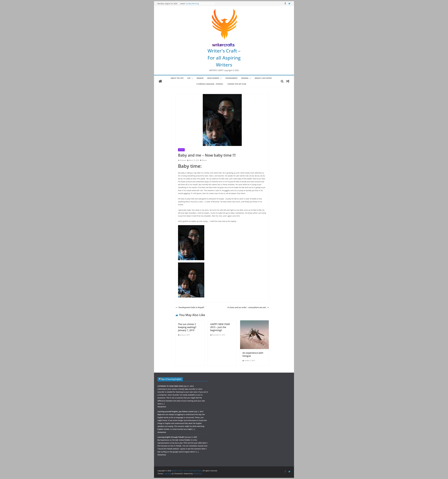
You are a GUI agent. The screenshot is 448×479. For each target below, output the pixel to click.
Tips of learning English (171, 379)
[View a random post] (287, 81)
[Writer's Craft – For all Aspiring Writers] (160, 81)
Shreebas (183, 160)
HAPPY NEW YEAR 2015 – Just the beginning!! (220, 327)
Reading (244, 78)
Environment (232, 78)
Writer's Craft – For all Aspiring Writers (224, 57)
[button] (191, 78)
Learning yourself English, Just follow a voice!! (176, 411)
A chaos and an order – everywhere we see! (247, 307)
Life (188, 78)
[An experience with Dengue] (254, 322)
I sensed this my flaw (236, 84)
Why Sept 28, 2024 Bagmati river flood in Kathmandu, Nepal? (198, 4)
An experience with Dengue (252, 354)
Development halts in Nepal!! (191, 307)
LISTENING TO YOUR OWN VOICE (170, 386)
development (213, 78)
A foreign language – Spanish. (209, 84)
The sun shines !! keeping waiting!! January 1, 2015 (187, 327)
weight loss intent (263, 78)
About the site (177, 78)
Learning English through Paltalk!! (171, 437)
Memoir (200, 78)
